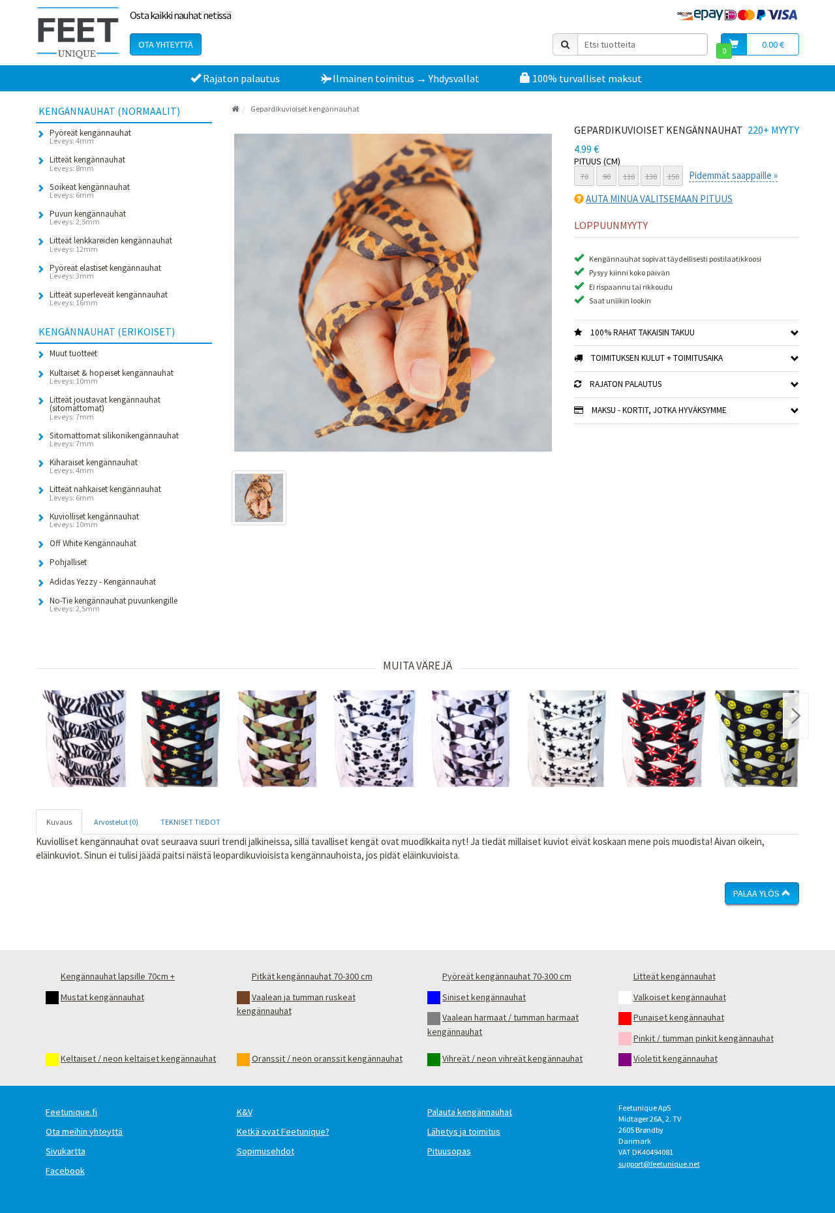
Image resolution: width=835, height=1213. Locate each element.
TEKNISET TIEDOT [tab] (190, 822)
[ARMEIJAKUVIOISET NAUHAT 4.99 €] (277, 738)
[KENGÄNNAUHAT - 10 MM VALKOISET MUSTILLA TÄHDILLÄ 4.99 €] (567, 738)
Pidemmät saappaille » (733, 175)
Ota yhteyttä (165, 44)
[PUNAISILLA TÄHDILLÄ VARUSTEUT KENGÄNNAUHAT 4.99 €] (663, 738)
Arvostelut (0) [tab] (116, 822)
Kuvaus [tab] (59, 822)
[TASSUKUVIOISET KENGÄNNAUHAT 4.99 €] (374, 738)
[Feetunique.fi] (78, 33)
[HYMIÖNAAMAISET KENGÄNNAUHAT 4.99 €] (760, 738)
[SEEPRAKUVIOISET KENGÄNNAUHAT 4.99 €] (84, 738)
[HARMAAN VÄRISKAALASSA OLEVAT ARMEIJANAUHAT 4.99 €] (470, 738)
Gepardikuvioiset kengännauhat (304, 109)
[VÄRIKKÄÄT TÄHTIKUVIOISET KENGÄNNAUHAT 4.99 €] (180, 738)
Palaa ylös (757, 893)
